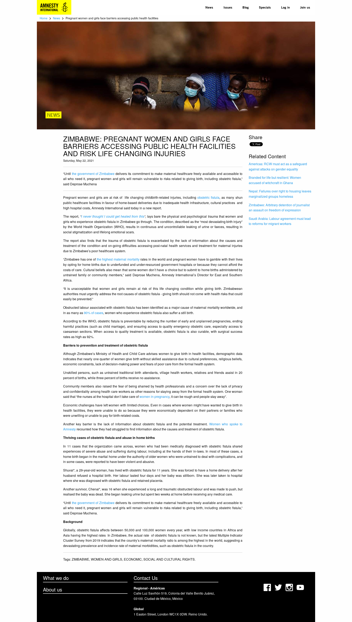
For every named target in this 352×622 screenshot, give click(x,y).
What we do (56, 577)
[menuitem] (209, 7)
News (209, 7)
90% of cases (93, 312)
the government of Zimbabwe (93, 173)
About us (52, 589)
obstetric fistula (208, 197)
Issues (227, 7)
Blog (245, 7)
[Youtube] (301, 587)
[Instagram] (290, 587)
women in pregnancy (154, 396)
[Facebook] (268, 587)
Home (43, 18)
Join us (305, 7)
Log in (285, 7)
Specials (265, 7)
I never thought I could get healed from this (112, 216)
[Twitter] (279, 587)
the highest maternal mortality (118, 259)
